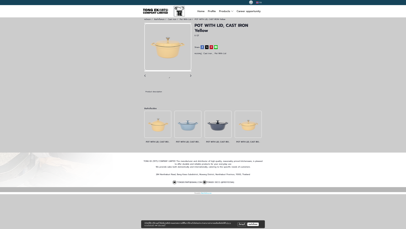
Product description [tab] (153, 91)
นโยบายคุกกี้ (161, 225)
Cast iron (208, 53)
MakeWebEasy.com (206, 193)
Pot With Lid (220, 53)
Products (225, 11)
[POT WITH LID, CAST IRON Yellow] (167, 47)
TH (260, 2)
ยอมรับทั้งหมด (253, 224)
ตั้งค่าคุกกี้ (242, 224)
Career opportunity (249, 11)
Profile (212, 11)
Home (201, 11)
